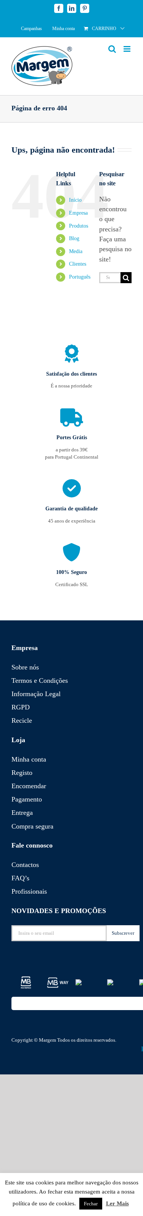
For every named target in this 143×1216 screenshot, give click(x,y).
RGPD (20, 707)
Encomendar (28, 786)
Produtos (78, 226)
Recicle (21, 720)
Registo (21, 772)
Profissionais (29, 891)
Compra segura (32, 826)
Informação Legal (36, 694)
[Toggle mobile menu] (128, 49)
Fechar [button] (91, 1203)
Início (75, 200)
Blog (74, 238)
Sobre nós (25, 667)
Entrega (22, 812)
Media (75, 251)
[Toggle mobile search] (112, 49)
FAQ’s (20, 878)
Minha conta (28, 759)
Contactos (25, 865)
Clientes (77, 264)
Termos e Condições (39, 680)
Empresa (78, 213)
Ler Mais (117, 1203)
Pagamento (26, 799)
